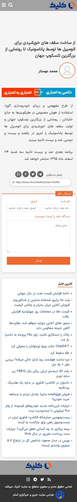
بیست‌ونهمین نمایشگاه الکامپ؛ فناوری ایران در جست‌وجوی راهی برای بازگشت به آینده (39, 420)
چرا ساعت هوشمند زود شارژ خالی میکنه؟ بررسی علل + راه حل (37, 362)
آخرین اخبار (65, 284)
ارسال (38, 260)
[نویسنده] (67, 71)
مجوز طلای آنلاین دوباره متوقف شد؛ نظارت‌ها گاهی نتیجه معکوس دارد (39, 326)
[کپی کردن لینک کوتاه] (38, 182)
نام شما (65, 201)
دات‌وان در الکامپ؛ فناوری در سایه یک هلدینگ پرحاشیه (38, 385)
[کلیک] (62, 5)
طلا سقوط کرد (59, 353)
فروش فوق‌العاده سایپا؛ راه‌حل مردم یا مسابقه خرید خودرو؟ (39, 397)
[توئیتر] (33, 175)
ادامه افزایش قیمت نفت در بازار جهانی (43, 293)
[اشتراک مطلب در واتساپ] (18, 174)
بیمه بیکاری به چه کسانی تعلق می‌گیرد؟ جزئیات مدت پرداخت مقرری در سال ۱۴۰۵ (38, 431)
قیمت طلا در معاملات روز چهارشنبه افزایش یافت (40, 314)
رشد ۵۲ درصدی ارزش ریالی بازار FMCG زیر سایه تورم (40, 374)
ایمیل (33, 201)
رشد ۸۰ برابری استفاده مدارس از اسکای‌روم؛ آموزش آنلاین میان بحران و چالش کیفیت (41, 303)
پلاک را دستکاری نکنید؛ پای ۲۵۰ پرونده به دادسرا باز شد (37, 337)
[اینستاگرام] (28, 480)
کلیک (17, 487)
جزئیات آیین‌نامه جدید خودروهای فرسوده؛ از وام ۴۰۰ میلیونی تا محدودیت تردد (38, 408)
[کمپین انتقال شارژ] (38, 92)
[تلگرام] (40, 175)
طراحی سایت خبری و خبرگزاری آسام (33, 495)
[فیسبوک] (25, 175)
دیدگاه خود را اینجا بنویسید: (52, 216)
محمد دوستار (48, 71)
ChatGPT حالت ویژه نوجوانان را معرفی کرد (40, 346)
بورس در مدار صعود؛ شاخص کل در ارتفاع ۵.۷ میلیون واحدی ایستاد (38, 443)
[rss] (49, 480)
